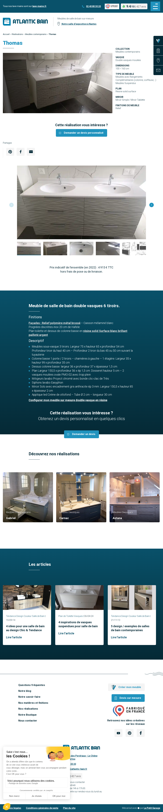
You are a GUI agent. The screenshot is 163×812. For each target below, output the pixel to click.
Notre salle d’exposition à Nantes (78, 24)
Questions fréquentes (31, 685)
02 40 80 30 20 (93, 6)
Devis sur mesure (130, 697)
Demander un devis (83, 434)
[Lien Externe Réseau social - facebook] (141, 733)
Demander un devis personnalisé (83, 132)
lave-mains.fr (39, 6)
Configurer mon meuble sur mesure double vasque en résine (68, 400)
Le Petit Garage (152, 808)
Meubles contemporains (35, 34)
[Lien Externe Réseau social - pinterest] (130, 733)
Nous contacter (27, 720)
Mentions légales (12, 808)
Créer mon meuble (129, 687)
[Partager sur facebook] (21, 152)
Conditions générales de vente (42, 808)
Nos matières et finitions (33, 702)
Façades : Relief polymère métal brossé (54, 323)
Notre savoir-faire (29, 696)
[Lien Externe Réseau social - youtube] (118, 733)
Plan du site (69, 808)
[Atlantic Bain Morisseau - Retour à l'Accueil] (25, 22)
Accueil (6, 34)
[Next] (151, 205)
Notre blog (24, 690)
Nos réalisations (28, 708)
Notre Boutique (27, 714)
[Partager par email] (31, 152)
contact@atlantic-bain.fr (74, 769)
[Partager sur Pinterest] (10, 152)
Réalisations (17, 34)
